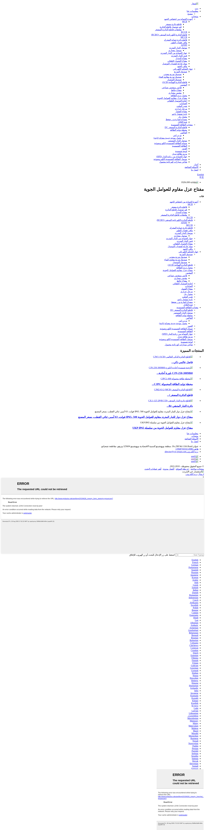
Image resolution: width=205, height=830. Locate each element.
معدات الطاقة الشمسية (182, 125)
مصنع (190, 14)
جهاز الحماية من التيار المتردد (174, 53)
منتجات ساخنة (197, 469)
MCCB (184, 37)
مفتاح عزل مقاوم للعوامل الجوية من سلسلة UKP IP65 (162, 427)
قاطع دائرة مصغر (174, 24)
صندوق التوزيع (180, 71)
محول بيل (182, 117)
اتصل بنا (194, 170)
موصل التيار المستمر (177, 140)
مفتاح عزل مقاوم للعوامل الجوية (172, 98)
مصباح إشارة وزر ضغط (176, 119)
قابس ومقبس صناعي (172, 87)
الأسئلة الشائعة (191, 167)
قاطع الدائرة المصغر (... (180, 395)
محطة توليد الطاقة (178, 130)
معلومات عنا (192, 11)
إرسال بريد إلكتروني (194, 474)
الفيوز (184, 148)
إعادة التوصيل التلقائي (177, 101)
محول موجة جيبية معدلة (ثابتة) (168, 138)
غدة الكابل (182, 122)
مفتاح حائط (176, 90)
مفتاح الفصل (181, 111)
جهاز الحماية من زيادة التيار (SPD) (171, 156)
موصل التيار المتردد (178, 48)
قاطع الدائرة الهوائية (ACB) (174, 82)
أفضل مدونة (168, 469)
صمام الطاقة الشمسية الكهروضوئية (170, 143)
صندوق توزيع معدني (172, 74)
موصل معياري (175, 50)
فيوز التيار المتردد (179, 55)
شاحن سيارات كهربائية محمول (173, 162)
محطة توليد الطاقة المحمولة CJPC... (172, 384)
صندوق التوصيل (174, 79)
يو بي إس (177, 135)
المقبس (183, 85)
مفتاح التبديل (181, 58)
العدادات (183, 103)
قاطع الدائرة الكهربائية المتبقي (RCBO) (169, 35)
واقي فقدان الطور (179, 42)
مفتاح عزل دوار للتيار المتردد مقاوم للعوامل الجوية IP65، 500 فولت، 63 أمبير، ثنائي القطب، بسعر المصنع (135, 416)
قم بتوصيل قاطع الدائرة (171, 27)
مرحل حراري (181, 109)
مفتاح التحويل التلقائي (177, 61)
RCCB (184, 32)
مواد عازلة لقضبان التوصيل (174, 63)
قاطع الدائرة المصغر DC (176, 127)
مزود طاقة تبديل (179, 154)
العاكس (183, 132)
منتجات (194, 16)
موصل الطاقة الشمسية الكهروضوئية (170, 159)
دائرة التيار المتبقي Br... (180, 405)
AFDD (184, 45)
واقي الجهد (182, 66)
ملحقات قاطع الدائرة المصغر (168, 29)
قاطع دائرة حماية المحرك (175, 40)
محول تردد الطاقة (179, 95)
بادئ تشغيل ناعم (179, 114)
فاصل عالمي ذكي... (182, 362)
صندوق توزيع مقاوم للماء (170, 77)
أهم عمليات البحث (152, 469)
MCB (184, 21)
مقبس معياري (175, 93)
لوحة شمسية (181, 151)
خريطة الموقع (182, 469)
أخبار (196, 164)
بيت (196, 8)
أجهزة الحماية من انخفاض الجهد (178, 19)
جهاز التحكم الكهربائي (183, 69)
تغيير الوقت (182, 106)
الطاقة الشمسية (179, 146)
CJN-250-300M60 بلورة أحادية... (175, 373)
